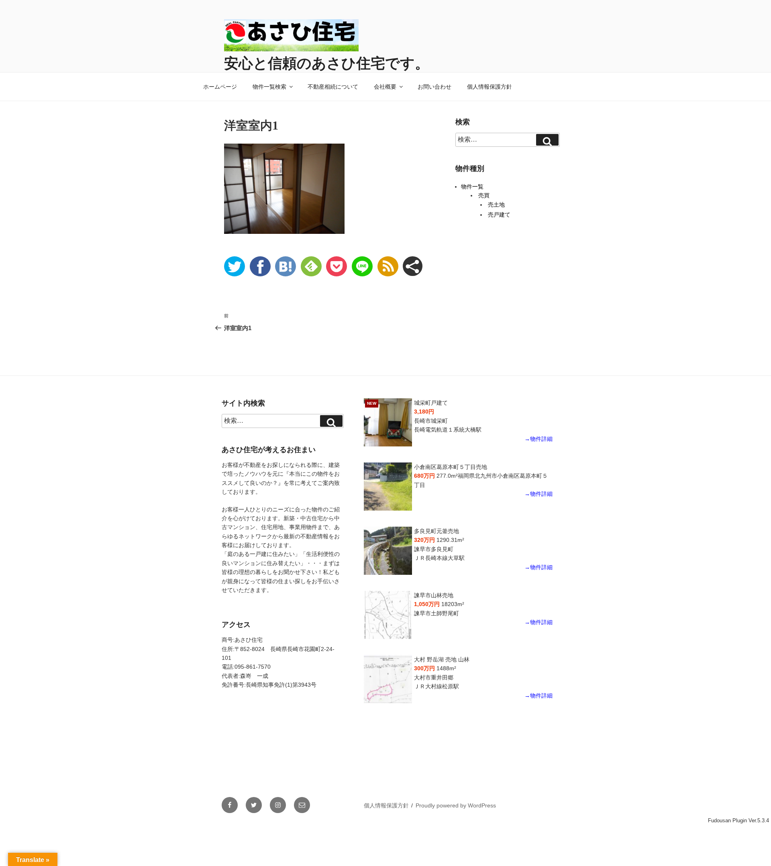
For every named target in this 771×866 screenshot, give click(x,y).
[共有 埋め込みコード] (412, 266)
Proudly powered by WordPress (456, 805)
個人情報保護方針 (489, 86)
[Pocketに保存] (336, 266)
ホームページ (220, 86)
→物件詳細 (538, 439)
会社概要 (385, 86)
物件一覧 (472, 186)
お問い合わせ (434, 86)
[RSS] (387, 266)
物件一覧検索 (269, 86)
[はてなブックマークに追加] (285, 266)
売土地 (496, 204)
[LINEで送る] (362, 266)
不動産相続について (333, 86)
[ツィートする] (234, 266)
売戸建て (499, 214)
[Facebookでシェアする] (260, 266)
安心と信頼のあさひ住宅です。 (326, 63)
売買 (484, 195)
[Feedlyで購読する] (311, 266)
